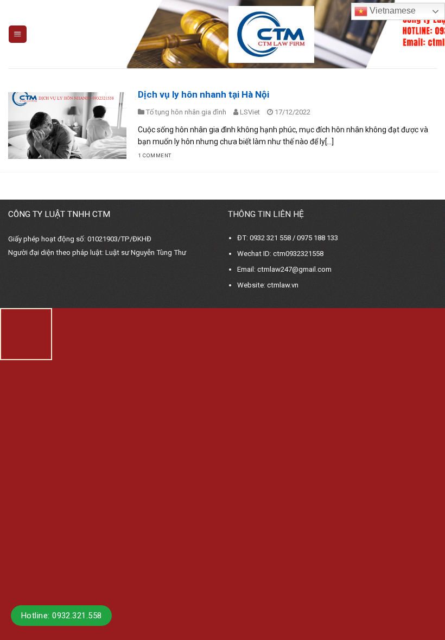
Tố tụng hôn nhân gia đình (186, 112)
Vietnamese (391, 10)
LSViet (250, 112)
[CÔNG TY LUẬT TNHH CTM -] (271, 34)
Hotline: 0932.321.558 (61, 615)
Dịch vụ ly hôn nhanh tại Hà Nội (203, 94)
